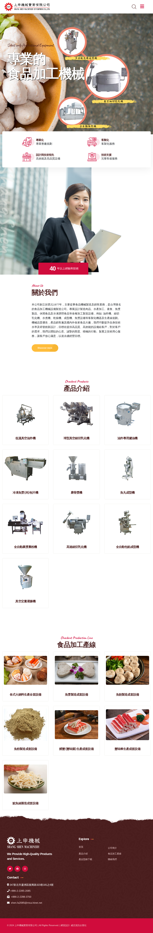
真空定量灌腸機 (25, 601)
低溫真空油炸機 (25, 438)
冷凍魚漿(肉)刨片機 (25, 492)
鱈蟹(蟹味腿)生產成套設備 (76, 749)
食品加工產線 (114, 853)
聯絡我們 (112, 859)
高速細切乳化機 (76, 547)
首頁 (81, 847)
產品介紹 (83, 853)
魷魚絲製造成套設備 (25, 803)
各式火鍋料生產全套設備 (25, 694)
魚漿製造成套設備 (76, 694)
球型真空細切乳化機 (76, 438)
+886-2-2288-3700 (21, 896)
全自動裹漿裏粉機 (25, 547)
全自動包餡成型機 (127, 547)
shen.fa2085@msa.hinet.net (26, 902)
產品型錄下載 (85, 859)
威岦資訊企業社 (79, 925)
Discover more (45, 348)
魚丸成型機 (127, 492)
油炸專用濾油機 (127, 438)
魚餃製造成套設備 (127, 694)
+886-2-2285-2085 (20, 890)
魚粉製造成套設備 (25, 749)
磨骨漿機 (76, 492)
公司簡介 (112, 848)
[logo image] (23, 842)
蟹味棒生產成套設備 (127, 749)
